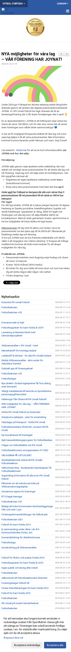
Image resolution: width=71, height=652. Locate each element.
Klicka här (21, 150)
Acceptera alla (55, 645)
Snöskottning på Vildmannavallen (19, 547)
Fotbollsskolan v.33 (11, 312)
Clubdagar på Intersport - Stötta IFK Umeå (23, 422)
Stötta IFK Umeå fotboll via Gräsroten (20, 412)
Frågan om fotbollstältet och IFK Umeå (21, 445)
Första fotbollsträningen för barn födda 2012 (25, 588)
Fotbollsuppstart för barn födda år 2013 (22, 562)
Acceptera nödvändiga (27, 645)
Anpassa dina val (13, 637)
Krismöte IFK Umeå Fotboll (15, 302)
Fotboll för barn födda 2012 (16, 593)
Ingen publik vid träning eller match (19, 567)
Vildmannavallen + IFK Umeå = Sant (19, 345)
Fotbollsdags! (8, 378)
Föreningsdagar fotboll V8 (15, 583)
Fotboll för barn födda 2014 (16, 524)
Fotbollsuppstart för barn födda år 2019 (22, 327)
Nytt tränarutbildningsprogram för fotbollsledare (26, 440)
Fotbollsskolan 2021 (12, 519)
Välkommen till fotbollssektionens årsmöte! (24, 578)
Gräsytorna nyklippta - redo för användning (23, 417)
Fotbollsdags (8, 542)
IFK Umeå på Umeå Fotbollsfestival (19, 603)
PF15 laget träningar (11, 496)
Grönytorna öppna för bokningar (18, 491)
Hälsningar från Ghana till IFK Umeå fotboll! (23, 399)
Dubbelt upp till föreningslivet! (17, 368)
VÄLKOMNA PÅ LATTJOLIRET (16, 455)
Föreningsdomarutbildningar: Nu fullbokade (24, 514)
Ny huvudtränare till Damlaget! (17, 435)
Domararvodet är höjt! (12, 322)
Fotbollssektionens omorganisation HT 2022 (24, 450)
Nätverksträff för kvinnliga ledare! (18, 350)
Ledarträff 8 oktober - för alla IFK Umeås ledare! (26, 355)
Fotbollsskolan (9, 307)
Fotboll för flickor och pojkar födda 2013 (22, 557)
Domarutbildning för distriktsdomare (20, 537)
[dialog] (35, 631)
